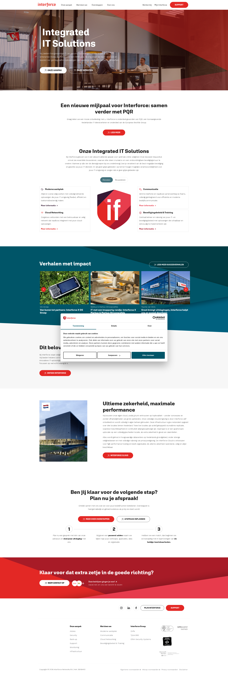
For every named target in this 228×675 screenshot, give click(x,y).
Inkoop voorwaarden (150, 669)
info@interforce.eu (47, 631)
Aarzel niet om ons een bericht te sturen (105, 585)
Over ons (111, 5)
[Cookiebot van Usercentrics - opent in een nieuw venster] (154, 318)
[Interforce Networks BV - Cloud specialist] (47, 4)
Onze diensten (85, 70)
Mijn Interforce (160, 5)
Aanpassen (112, 355)
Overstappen (97, 5)
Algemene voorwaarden (129, 669)
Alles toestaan (148, 355)
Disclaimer (183, 669)
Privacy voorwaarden (170, 669)
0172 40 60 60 (46, 635)
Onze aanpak (66, 5)
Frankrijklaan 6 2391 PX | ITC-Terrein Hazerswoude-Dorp (47, 643)
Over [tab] (150, 326)
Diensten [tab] (106, 180)
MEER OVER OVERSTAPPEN (97, 519)
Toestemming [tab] (78, 326)
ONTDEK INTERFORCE (56, 373)
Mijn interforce (152, 608)
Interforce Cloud (119, 455)
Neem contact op (56, 583)
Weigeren (80, 355)
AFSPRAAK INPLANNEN (134, 519)
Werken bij (147, 5)
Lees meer (115, 132)
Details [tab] (114, 326)
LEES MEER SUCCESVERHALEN (170, 265)
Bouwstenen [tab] (120, 180)
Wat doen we (81, 5)
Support (179, 5)
